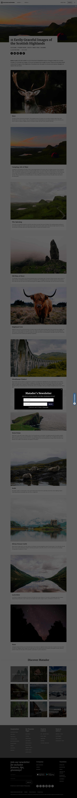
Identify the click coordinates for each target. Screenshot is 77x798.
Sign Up (50, 404)
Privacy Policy (45, 407)
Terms (40, 407)
